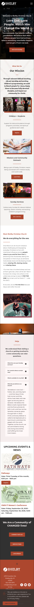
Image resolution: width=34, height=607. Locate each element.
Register (6, 482)
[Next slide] (29, 33)
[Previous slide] (5, 33)
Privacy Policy (14, 598)
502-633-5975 (10, 582)
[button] (31, 3)
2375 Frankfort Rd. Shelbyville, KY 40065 (10, 578)
